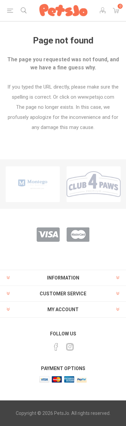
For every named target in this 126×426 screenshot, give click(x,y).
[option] (32, 184)
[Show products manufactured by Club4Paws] (94, 184)
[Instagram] (70, 346)
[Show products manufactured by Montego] (33, 184)
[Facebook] (56, 346)
